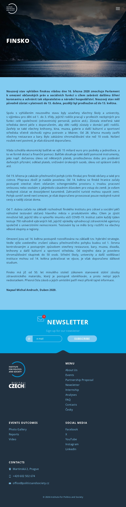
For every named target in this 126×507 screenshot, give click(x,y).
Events (69, 375)
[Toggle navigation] (118, 9)
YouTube (71, 439)
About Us (71, 370)
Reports (14, 434)
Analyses (71, 395)
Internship (72, 390)
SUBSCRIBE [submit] (82, 339)
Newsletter (72, 385)
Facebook (71, 429)
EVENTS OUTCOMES (23, 423)
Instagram (72, 444)
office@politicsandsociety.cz (30, 483)
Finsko (18, 41)
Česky (69, 409)
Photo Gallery (18, 429)
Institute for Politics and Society (67, 496)
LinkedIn (70, 449)
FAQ (68, 400)
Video (12, 439)
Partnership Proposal (79, 380)
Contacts (71, 404)
